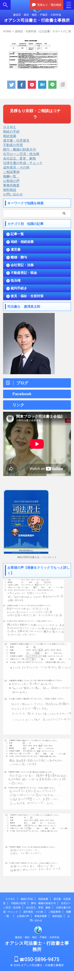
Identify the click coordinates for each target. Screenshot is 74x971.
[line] (52, 85)
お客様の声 (11, 181)
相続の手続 (11, 131)
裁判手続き (19, 288)
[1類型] (42, 85)
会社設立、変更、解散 (19, 158)
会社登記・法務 (22, 265)
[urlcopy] (63, 85)
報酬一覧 (11, 176)
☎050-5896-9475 (38, 959)
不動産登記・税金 (24, 272)
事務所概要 (11, 185)
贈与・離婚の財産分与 (19, 149)
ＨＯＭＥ (9, 127)
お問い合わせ (13, 194)
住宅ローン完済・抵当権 (21, 154)
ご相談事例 (11, 172)
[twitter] (11, 85)
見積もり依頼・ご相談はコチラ (35, 114)
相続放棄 (9, 136)
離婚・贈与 (19, 257)
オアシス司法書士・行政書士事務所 (37, 20)
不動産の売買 (13, 145)
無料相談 (9, 190)
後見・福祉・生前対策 (27, 296)
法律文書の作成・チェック (23, 163)
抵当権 (16, 280)
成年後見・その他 (16, 167)
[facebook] (21, 85)
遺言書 (16, 249)
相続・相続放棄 (22, 241)
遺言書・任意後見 (16, 140)
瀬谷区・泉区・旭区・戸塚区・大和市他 (37, 937)
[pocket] (32, 85)
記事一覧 (17, 234)
